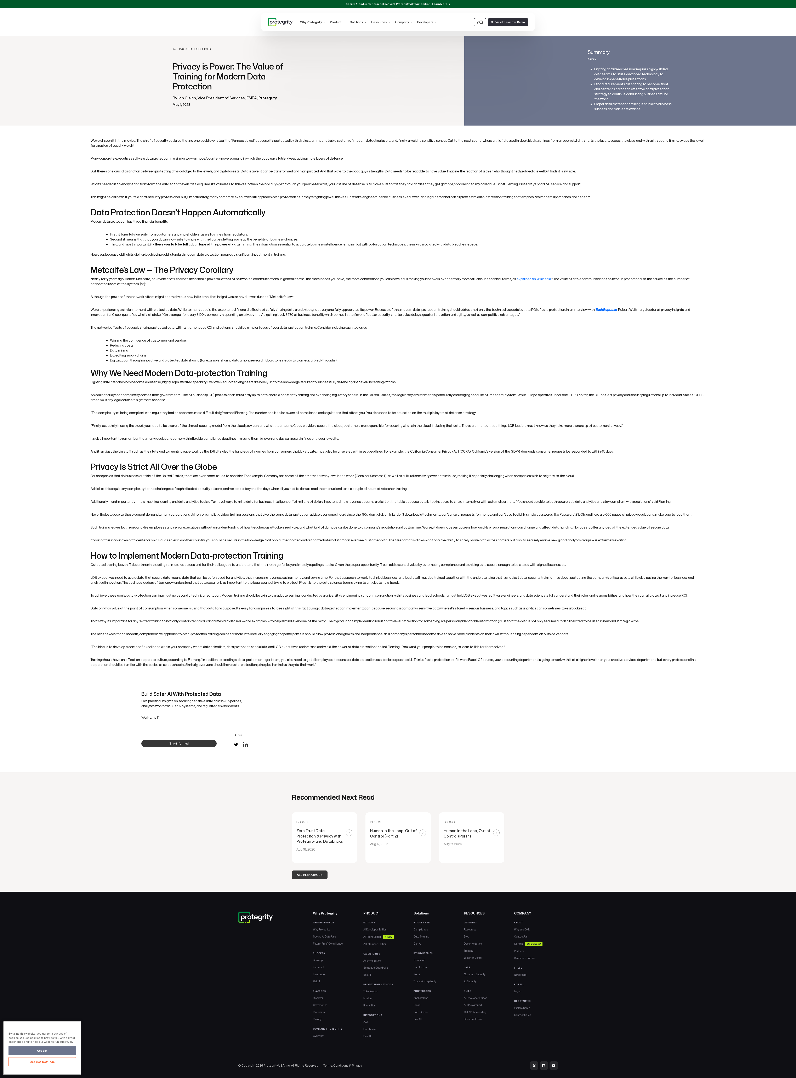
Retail (316, 981)
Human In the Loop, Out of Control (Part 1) (467, 833)
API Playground (473, 1005)
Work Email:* (150, 717)
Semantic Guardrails (375, 967)
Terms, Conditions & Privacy (342, 1065)
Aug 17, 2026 (379, 844)
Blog (466, 936)
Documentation (473, 943)
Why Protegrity (321, 929)
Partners (519, 951)
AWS (366, 1022)
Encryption (369, 1005)
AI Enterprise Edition (375, 944)
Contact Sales (522, 1015)
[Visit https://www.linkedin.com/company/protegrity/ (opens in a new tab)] (544, 1065)
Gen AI (417, 943)
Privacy (317, 1019)
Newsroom (520, 975)
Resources (470, 929)
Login (517, 991)
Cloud (417, 1005)
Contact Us (520, 936)
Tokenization (370, 991)
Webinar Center (473, 958)
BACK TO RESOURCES (195, 49)
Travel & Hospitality (425, 981)
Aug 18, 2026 (305, 849)
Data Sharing (421, 936)
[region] (42, 1048)
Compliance (421, 929)
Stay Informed (179, 743)
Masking (368, 998)
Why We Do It (522, 929)
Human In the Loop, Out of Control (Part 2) (393, 833)
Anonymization (372, 960)
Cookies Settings (42, 1062)
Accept (42, 1050)
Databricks (369, 1029)
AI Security (470, 981)
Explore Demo (522, 1008)
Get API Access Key (475, 1012)
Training (468, 950)
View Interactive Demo (510, 22)
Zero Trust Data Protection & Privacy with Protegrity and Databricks (319, 836)
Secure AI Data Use (324, 936)
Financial (318, 967)
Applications (421, 998)
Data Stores (420, 1012)
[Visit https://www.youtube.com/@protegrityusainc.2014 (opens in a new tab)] (554, 1065)
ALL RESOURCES (310, 875)
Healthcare (420, 967)
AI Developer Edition (375, 929)
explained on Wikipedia (534, 279)
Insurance (319, 974)
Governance (320, 1005)
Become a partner (524, 958)
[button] (313, 22)
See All (367, 975)
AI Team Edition (377, 937)
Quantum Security (474, 974)
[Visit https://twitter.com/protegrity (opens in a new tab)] (534, 1065)
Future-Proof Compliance (328, 943)
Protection (319, 1012)
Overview (318, 1036)
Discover (318, 998)
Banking (318, 960)
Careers (527, 944)
